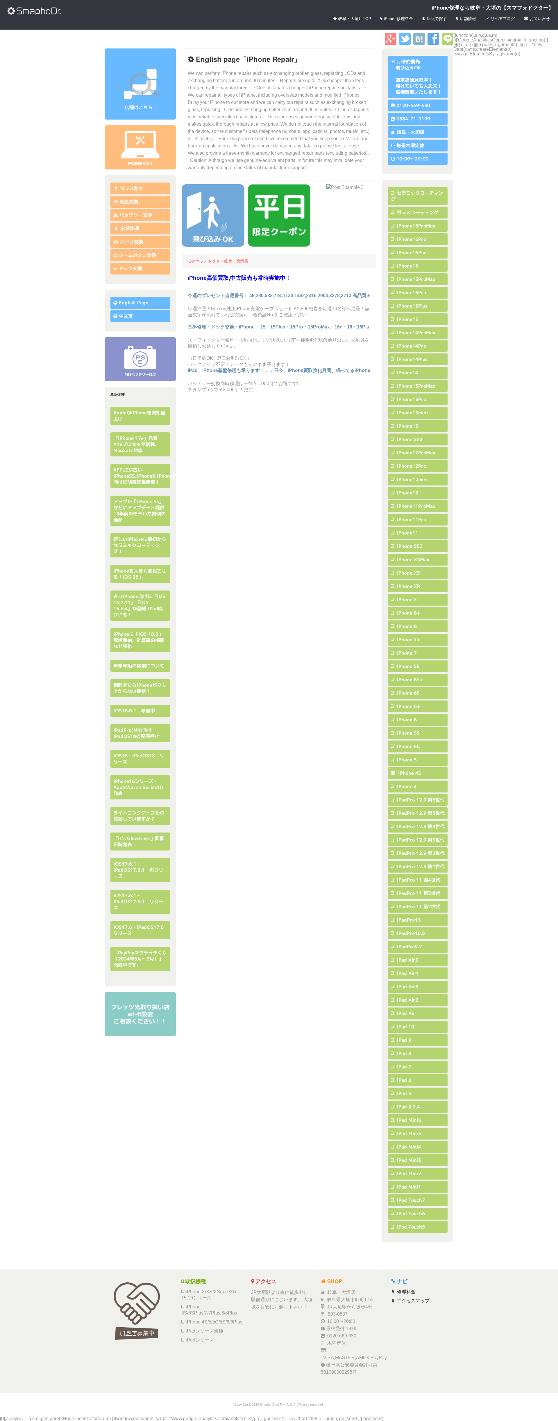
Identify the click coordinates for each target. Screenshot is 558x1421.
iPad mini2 (408, 1173)
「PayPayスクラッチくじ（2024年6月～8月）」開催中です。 (140, 958)
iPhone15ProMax (415, 279)
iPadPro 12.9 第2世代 (420, 853)
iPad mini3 (408, 1160)
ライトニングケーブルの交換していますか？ (138, 816)
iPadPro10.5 (410, 933)
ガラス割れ (131, 188)
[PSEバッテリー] (140, 359)
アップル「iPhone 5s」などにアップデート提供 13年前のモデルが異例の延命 (141, 510)
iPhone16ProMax (415, 226)
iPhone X (406, 599)
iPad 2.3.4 (407, 1107)
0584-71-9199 (413, 118)
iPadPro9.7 (408, 946)
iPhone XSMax (412, 559)
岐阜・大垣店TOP (354, 18)
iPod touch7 (410, 1200)
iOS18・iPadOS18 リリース (138, 758)
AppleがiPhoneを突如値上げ (139, 415)
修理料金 (406, 1291)
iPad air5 (406, 960)
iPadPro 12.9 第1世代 (420, 866)
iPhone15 (406, 319)
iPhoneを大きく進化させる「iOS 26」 (139, 574)
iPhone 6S (407, 693)
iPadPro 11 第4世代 (417, 880)
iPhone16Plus (411, 252)
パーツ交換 (131, 242)
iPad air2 (406, 1000)
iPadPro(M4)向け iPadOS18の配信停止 (136, 733)
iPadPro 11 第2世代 (417, 906)
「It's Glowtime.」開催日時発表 (138, 841)
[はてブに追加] (419, 43)
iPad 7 (403, 1067)
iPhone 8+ (407, 613)
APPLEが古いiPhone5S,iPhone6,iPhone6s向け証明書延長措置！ (145, 476)
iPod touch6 (410, 1213)
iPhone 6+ (407, 706)
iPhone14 (406, 372)
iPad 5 (403, 1093)
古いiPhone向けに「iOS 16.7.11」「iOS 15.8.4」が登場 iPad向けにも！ (139, 605)
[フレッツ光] (140, 1014)
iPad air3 (406, 986)
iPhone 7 (406, 653)
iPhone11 (406, 533)
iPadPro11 (408, 920)
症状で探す (437, 18)
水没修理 (129, 228)
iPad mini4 (408, 1147)
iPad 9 (403, 1040)
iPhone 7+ (407, 639)
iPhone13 (406, 426)
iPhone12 (406, 493)
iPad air (405, 1013)
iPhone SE (407, 666)
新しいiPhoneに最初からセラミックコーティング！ (139, 545)
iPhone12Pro (410, 466)
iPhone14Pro (410, 346)
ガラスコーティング (417, 212)
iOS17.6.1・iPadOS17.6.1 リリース (138, 901)
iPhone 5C (407, 746)
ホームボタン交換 (137, 255)
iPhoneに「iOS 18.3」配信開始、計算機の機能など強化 (138, 640)
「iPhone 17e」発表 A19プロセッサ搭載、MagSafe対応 (137, 444)
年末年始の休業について (138, 665)
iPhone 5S (407, 733)
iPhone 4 (406, 786)
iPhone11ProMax (415, 506)
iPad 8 (403, 1053)
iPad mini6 (408, 1120)
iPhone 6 (406, 719)
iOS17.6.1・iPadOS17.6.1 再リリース (138, 870)
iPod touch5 (410, 1227)
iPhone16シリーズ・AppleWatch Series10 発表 (140, 787)
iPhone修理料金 (398, 18)
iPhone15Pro (410, 292)
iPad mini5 (408, 1133)
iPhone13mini (411, 412)
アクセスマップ (413, 1300)
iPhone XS (407, 573)
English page (133, 302)
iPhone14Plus (411, 359)
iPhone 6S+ (409, 679)
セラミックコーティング (417, 196)
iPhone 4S (409, 773)
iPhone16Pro (410, 239)
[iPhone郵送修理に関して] (140, 147)
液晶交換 (128, 201)
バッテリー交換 (135, 215)
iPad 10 (404, 1026)
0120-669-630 (413, 105)
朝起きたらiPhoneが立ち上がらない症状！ (139, 688)
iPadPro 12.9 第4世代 (420, 826)
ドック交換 (130, 268)
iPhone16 (406, 266)
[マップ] (140, 84)
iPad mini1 (408, 1187)
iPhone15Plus (411, 306)
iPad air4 (406, 973)
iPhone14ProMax (415, 332)
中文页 (126, 316)
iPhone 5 (406, 759)
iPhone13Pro (410, 399)
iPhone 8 (406, 626)
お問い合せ (540, 18)
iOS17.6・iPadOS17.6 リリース (140, 930)
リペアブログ (503, 18)
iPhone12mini (411, 479)
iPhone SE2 (409, 546)
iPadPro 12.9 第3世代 (420, 840)
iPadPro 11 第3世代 (417, 893)
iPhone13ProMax (415, 386)
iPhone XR (407, 586)
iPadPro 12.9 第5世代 (420, 813)
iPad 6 (403, 1080)
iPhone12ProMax (415, 452)
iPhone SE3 (409, 439)
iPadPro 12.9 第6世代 (420, 800)
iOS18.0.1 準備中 (134, 710)
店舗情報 (468, 18)
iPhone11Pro (410, 519)
